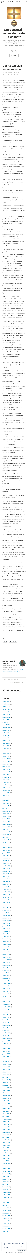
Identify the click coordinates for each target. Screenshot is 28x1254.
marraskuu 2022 (6, 800)
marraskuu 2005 (6, 1111)
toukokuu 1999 (6, 1210)
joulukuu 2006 (6, 1090)
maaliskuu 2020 (6, 871)
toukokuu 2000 (6, 1192)
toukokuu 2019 (6, 892)
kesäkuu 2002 (5, 1166)
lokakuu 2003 (5, 1148)
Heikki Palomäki (8, 72)
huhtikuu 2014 (6, 978)
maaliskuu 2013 (6, 999)
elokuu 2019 (5, 886)
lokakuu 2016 (5, 933)
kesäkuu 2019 (5, 889)
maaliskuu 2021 (6, 845)
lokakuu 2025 (5, 719)
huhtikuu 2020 (6, 868)
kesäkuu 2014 (5, 975)
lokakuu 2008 (5, 1056)
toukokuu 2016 (6, 944)
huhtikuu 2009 (6, 1048)
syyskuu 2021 (5, 834)
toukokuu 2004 (6, 1140)
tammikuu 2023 (6, 795)
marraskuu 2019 (6, 881)
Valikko (14, 55)
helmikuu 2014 (6, 983)
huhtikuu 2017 (6, 928)
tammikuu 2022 (6, 826)
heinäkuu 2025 (6, 727)
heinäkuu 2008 (6, 1061)
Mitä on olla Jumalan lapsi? (17, 682)
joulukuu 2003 (6, 1145)
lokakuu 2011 (5, 1014)
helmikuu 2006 (6, 1106)
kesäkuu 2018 (5, 918)
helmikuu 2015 (6, 960)
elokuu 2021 (5, 837)
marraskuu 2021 (6, 832)
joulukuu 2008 (6, 1054)
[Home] (12, 50)
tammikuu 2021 (6, 850)
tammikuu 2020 (6, 876)
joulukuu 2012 (6, 1001)
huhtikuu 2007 (6, 1085)
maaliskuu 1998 (6, 1228)
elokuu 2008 (5, 1059)
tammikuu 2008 (6, 1069)
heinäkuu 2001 (6, 1187)
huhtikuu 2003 (6, 1155)
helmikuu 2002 (6, 1174)
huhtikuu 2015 (6, 957)
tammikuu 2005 (6, 1127)
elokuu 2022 (5, 808)
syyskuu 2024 (5, 748)
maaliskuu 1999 (6, 1215)
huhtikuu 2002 (6, 1168)
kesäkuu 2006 (5, 1098)
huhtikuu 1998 (6, 1226)
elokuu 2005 (5, 1116)
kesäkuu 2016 (5, 941)
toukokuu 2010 (6, 1033)
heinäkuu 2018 (6, 915)
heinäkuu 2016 (6, 939)
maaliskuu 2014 (6, 980)
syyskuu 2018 (5, 910)
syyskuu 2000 (5, 1189)
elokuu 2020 (5, 858)
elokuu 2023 (5, 779)
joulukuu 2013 (6, 988)
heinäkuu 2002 (6, 1163)
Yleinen (17, 72)
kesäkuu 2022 (5, 813)
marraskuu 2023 (6, 772)
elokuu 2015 (5, 952)
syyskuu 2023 (5, 777)
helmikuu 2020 (6, 873)
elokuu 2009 (5, 1046)
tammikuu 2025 (6, 738)
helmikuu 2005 (6, 1124)
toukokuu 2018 (6, 920)
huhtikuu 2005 (6, 1121)
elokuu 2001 (5, 1184)
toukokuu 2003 (6, 1153)
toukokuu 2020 (6, 866)
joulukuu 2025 (6, 714)
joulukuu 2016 (6, 931)
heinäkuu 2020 (6, 860)
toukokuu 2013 (6, 996)
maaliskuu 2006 (6, 1103)
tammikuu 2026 (6, 712)
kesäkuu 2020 (5, 863)
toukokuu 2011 (6, 1017)
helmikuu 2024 (6, 764)
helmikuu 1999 (6, 1218)
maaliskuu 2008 (6, 1067)
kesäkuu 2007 (5, 1082)
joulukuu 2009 (6, 1040)
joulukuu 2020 (6, 853)
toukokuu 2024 (6, 756)
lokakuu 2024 (5, 746)
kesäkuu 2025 (5, 730)
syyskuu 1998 (5, 1223)
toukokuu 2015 (6, 954)
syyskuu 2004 (5, 1134)
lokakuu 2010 (5, 1027)
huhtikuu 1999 (6, 1213)
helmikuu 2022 (6, 824)
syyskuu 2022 (5, 806)
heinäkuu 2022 (6, 811)
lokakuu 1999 (5, 1202)
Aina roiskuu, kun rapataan (10, 680)
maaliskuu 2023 (6, 790)
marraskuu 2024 (6, 743)
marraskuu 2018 (6, 905)
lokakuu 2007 (5, 1072)
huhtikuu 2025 (6, 732)
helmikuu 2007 (6, 1088)
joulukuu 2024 (6, 740)
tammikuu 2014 (6, 986)
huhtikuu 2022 (6, 819)
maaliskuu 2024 (6, 761)
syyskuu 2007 (5, 1074)
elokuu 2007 (5, 1077)
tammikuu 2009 (6, 1051)
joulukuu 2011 (6, 1012)
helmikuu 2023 (6, 793)
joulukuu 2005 (6, 1108)
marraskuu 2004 (6, 1132)
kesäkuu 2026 (5, 701)
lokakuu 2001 (5, 1179)
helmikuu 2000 (6, 1197)
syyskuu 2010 (5, 1030)
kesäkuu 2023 (5, 782)
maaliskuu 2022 (6, 821)
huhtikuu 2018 (6, 923)
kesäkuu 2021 (5, 840)
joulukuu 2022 (6, 798)
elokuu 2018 (5, 913)
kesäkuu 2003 (5, 1150)
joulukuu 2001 (6, 1176)
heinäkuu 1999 (6, 1208)
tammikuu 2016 (6, 946)
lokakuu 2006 (5, 1093)
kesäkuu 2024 (5, 753)
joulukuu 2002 (6, 1158)
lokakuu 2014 (5, 967)
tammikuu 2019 (6, 900)
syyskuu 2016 (5, 936)
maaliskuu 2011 (6, 1022)
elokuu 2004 (5, 1137)
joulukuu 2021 (6, 829)
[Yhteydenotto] (15, 50)
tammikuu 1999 (6, 1221)
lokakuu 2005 (5, 1114)
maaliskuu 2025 (6, 735)
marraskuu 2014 (6, 965)
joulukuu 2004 (6, 1129)
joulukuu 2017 (6, 926)
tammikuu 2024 (6, 766)
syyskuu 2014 (5, 970)
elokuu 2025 (5, 725)
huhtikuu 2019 (6, 894)
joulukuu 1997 (6, 1231)
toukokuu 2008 (6, 1064)
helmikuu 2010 (6, 1038)
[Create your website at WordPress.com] (14, 2)
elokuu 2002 (5, 1161)
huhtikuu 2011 (6, 1020)
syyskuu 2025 (5, 722)
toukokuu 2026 (6, 704)
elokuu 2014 (5, 973)
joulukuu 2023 (6, 769)
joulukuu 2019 (6, 879)
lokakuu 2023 (5, 774)
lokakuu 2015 (5, 949)
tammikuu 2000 (6, 1200)
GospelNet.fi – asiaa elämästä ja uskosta (14, 33)
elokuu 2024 (5, 751)
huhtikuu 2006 (6, 1100)
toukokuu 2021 (6, 842)
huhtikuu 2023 (6, 787)
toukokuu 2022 (6, 816)
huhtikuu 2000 (6, 1194)
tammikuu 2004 (6, 1142)
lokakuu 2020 (5, 855)
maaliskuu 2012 (6, 1009)
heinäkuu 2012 (6, 1004)
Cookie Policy (5, 1247)
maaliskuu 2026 (6, 709)
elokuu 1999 (5, 1205)
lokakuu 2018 (5, 907)
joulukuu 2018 (6, 902)
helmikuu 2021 (6, 847)
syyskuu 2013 (5, 994)
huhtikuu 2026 (6, 706)
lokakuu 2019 (5, 884)
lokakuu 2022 (5, 803)
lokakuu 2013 (5, 991)
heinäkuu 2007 (6, 1080)
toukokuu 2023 (6, 785)
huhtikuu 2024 (6, 759)
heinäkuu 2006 (6, 1095)
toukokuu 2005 (6, 1119)
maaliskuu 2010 (6, 1035)
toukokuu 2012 (6, 1007)
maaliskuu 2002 (6, 1171)
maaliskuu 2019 (6, 897)
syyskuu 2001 (5, 1181)
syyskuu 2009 (5, 1043)
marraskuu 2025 (6, 717)
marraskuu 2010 (6, 1025)
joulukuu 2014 (6, 962)
